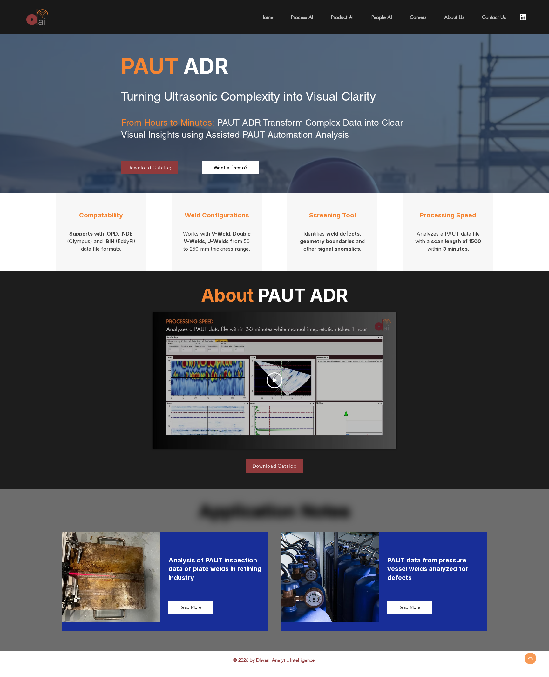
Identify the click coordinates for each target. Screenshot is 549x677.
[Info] (523, 17)
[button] (342, 17)
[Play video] (274, 380)
